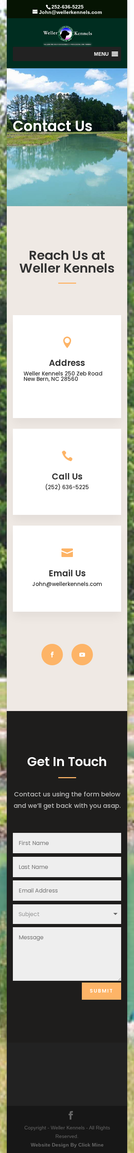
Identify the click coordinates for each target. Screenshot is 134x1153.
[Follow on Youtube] (82, 654)
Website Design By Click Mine (67, 1145)
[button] (101, 54)
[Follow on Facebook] (52, 654)
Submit (101, 990)
